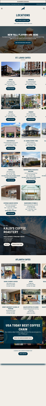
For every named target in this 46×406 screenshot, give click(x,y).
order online (30, 87)
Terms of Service (5, 372)
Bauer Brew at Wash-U (31, 203)
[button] (44, 8)
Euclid (11, 112)
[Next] (44, 69)
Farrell (10, 169)
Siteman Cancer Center (11, 203)
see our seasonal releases (23, 42)
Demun (11, 79)
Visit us (7, 244)
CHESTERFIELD (11, 141)
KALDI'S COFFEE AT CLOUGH (30, 307)
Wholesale (3, 376)
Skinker (31, 112)
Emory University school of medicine (10, 307)
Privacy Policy (4, 368)
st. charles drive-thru (31, 141)
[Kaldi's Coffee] (23, 8)
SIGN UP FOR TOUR (17, 244)
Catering (3, 374)
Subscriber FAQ (4, 366)
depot (31, 281)
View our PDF (23, 353)
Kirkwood (31, 79)
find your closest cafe (22, 20)
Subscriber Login (5, 378)
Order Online (10, 88)
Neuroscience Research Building (31, 170)
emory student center (11, 281)
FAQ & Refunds (4, 364)
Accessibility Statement (23, 1)
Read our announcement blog (23, 338)
